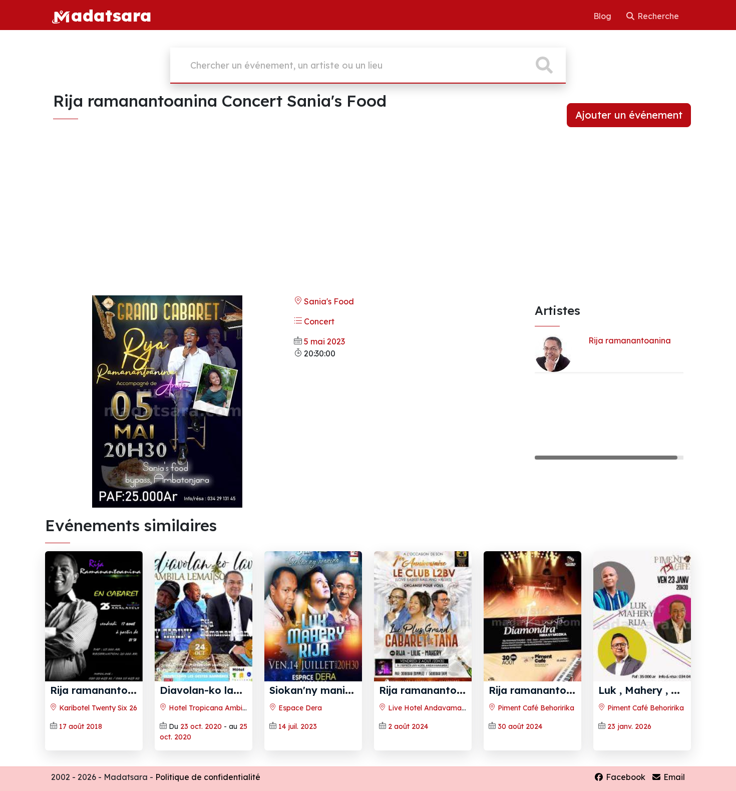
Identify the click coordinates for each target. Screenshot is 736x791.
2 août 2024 (408, 726)
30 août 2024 (520, 726)
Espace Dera (299, 707)
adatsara (111, 15)
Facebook (624, 777)
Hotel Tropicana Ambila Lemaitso (224, 707)
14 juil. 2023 (297, 726)
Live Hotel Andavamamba (431, 707)
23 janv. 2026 (629, 726)
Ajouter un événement (628, 115)
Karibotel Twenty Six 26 (97, 707)
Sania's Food (328, 301)
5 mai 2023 (324, 341)
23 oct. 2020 (201, 726)
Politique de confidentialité (207, 777)
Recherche (657, 16)
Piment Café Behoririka (535, 707)
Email (673, 777)
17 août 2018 (80, 726)
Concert (318, 321)
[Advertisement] (368, 217)
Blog (603, 16)
